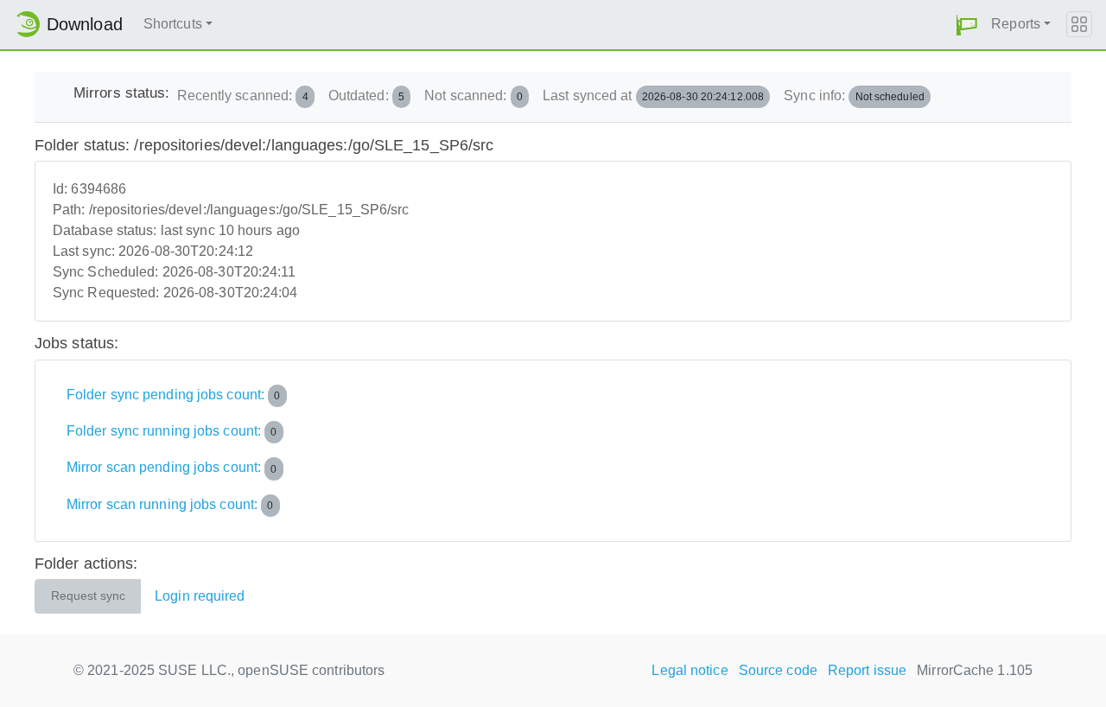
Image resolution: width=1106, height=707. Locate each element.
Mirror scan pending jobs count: (172, 468)
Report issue (867, 670)
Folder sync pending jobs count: (174, 394)
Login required (200, 596)
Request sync (88, 595)
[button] (967, 24)
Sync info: (854, 95)
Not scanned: (473, 95)
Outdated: (366, 95)
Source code (778, 670)
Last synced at (653, 95)
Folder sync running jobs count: (172, 431)
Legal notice (690, 670)
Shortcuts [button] (172, 23)
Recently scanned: (242, 95)
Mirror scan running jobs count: (170, 504)
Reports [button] (1015, 23)
